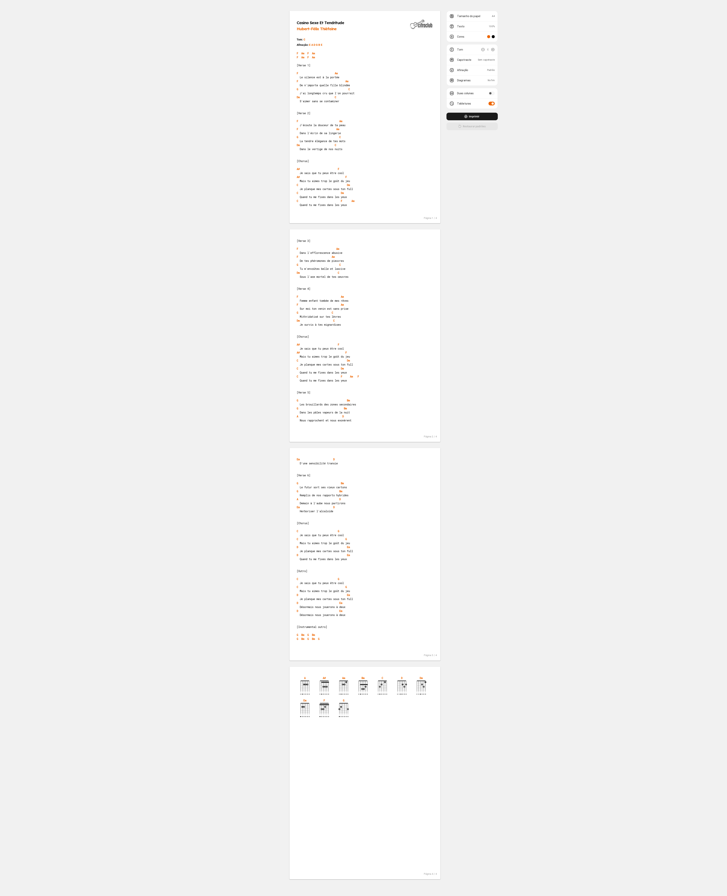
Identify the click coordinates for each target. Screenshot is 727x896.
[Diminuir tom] (483, 50)
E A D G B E (315, 44)
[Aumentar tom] (493, 50)
